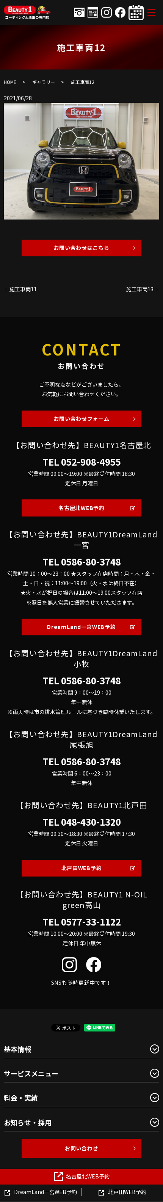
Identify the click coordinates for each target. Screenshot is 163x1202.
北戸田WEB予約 (81, 868)
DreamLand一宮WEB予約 (81, 626)
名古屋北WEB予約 (81, 508)
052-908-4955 (91, 461)
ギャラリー (43, 82)
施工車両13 (140, 289)
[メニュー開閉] (151, 12)
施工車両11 (23, 289)
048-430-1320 (91, 821)
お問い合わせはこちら (82, 247)
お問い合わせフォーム (82, 418)
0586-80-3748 (91, 561)
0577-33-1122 (91, 921)
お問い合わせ (81, 1148)
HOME (10, 82)
